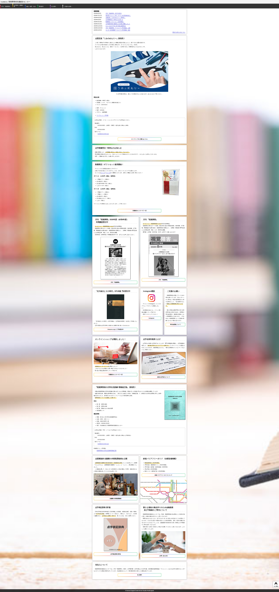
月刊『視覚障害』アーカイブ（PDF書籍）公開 (118, 28)
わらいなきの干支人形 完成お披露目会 (116, 26)
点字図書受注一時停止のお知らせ (114, 19)
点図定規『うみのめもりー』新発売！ (115, 17)
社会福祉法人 (15, 1)
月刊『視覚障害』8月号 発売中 (114, 13)
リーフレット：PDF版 (102, 115)
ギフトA (103, 172)
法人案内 (53, 6)
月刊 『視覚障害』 (6, 6)
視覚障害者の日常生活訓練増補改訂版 (106, 450)
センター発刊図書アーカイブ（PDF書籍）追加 (118, 30)
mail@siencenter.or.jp (103, 133)
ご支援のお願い (68, 6)
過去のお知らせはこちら (178, 32)
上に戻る (276, 586)
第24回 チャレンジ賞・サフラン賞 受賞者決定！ (118, 15)
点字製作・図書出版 (18, 6)
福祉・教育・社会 (31, 6)
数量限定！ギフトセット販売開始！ (115, 21)
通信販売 (41, 6)
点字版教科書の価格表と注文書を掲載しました (118, 23)
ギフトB (108, 172)
